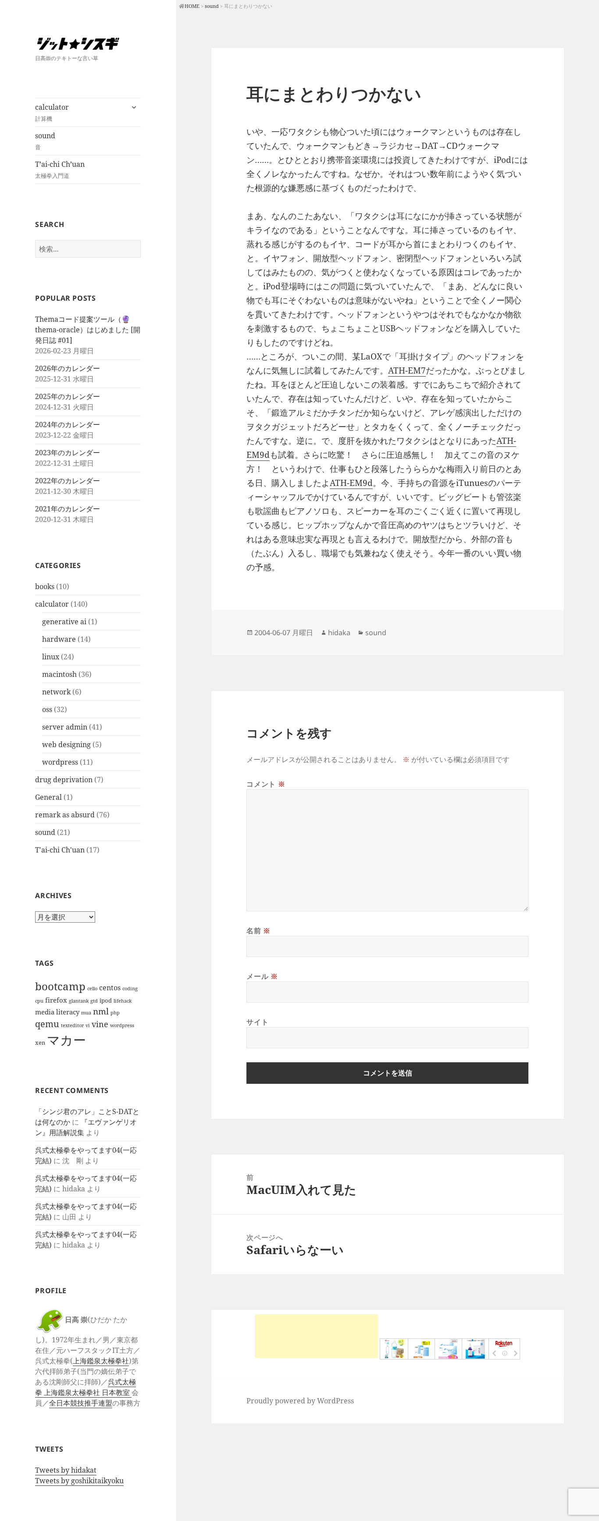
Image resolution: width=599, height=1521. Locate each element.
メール (262, 976)
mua (86, 1013)
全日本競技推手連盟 (80, 1403)
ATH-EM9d (351, 483)
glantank (79, 1001)
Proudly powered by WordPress (300, 1401)
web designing (66, 744)
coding (130, 988)
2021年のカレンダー (67, 509)
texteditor (72, 1025)
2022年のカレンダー (67, 480)
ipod (106, 1000)
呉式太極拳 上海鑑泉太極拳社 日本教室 (85, 1387)
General (48, 797)
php (115, 1013)
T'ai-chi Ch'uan (60, 850)
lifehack (123, 1001)
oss (47, 709)
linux (50, 657)
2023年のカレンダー (67, 452)
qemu (47, 1024)
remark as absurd (65, 815)
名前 (258, 930)
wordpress (60, 762)
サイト (257, 1022)
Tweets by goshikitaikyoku (79, 1480)
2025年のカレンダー (67, 396)
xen (40, 1042)
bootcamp (60, 986)
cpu (39, 1001)
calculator (52, 112)
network (56, 692)
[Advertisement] (316, 1336)
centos (110, 987)
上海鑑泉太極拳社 (101, 1361)
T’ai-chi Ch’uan (60, 169)
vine (100, 1024)
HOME (192, 6)
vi (88, 1025)
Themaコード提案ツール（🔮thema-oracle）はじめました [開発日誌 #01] (87, 329)
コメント (265, 784)
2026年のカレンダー (67, 368)
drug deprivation (64, 779)
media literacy (57, 1011)
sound (45, 141)
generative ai (64, 621)
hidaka (339, 632)
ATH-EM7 (407, 370)
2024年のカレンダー (67, 424)
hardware (59, 639)
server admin (64, 727)
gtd (94, 1001)
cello (92, 988)
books (44, 586)
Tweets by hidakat (65, 1470)
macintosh (59, 674)
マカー (66, 1040)
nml (101, 1011)
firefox (56, 1000)
